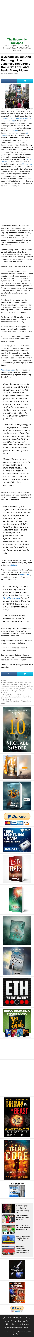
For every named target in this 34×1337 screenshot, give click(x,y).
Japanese (16, 689)
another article (24, 575)
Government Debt (15, 687)
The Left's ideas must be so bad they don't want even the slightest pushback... (23, 1238)
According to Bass (8, 370)
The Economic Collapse (17, 41)
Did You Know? (11, 1324)
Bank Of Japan (18, 682)
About (7, 1321)
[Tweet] (25, 81)
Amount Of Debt (8, 682)
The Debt (4, 693)
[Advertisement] (17, 19)
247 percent (13, 130)
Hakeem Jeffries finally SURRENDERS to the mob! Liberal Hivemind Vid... (23, 1227)
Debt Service (9, 684)
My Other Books (18, 1318)
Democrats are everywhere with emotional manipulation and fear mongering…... (22, 1249)
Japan (10, 689)
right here (13, 565)
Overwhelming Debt (13, 691)
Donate (28, 1318)
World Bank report (11, 598)
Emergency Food (23, 1321)
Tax (21, 691)
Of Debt (3, 691)
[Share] (9, 81)
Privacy (13, 1321)
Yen (9, 693)
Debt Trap (26, 684)
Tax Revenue (27, 691)
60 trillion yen (27, 164)
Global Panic (5, 687)
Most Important (24, 1324)
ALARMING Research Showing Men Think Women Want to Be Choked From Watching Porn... (22, 1207)
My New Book (6, 1318)
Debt (25, 682)
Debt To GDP (18, 684)
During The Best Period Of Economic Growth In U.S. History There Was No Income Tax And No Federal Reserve (17, 697)
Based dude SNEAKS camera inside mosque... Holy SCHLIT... (23, 1217)
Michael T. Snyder (25, 689)
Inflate (23, 687)
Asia (4, 680)
